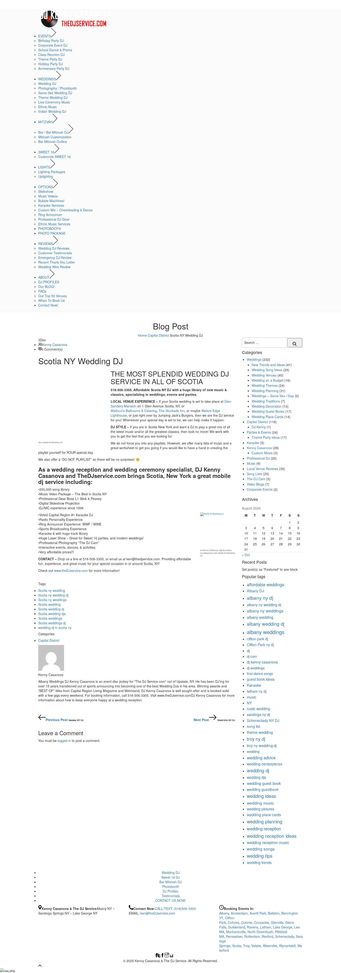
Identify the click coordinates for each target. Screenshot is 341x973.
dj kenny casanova (262, 662)
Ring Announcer (50, 214)
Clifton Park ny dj (260, 644)
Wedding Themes (265, 385)
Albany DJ (255, 590)
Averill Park (258, 913)
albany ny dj (260, 597)
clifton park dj (257, 638)
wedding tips (259, 855)
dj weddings (256, 667)
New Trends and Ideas (268, 364)
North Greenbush (260, 931)
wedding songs (261, 849)
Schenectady (284, 936)
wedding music (260, 803)
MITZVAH (45, 121)
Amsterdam (239, 913)
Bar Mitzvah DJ (170, 882)
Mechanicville (236, 931)
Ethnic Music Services (54, 224)
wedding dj (258, 770)
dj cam (252, 656)
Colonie (246, 922)
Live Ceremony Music (54, 102)
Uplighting (45, 176)
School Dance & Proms (55, 50)
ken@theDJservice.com (157, 913)
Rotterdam (252, 936)
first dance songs (260, 673)
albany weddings (265, 631)
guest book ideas (261, 679)
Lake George (282, 927)
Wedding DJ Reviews (53, 248)
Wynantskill (287, 945)
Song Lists (254, 473)
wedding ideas (261, 796)
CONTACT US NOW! (170, 900)
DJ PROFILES (48, 282)
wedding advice (261, 757)
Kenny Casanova (54, 344)
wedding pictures (260, 808)
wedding (253, 751)
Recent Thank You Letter (56, 262)
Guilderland (236, 927)
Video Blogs (255, 484)
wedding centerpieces (264, 763)
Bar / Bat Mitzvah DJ (53, 132)
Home (142, 335)
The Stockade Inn (172, 410)
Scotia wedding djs (52, 613)
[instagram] (166, 956)
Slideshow (45, 191)
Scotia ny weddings (52, 599)
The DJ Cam (256, 479)
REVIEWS (45, 243)
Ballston (274, 913)
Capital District (158, 335)
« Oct (246, 554)
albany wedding (260, 617)
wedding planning (264, 821)
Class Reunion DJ (51, 54)
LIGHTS (44, 167)
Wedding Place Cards (267, 416)
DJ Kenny (259, 427)
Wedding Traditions (266, 401)
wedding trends (259, 862)
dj (248, 650)
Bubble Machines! (51, 200)
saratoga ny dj (258, 714)
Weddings (254, 359)
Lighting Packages (51, 171)
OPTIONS (45, 186)
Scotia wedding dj (51, 609)
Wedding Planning (265, 390)
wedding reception (264, 828)
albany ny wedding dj (264, 604)
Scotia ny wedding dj (53, 595)
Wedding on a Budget (267, 380)
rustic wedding (258, 708)
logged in (64, 740)
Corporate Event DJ (52, 45)
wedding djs (256, 777)
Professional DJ (258, 458)
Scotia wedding (49, 604)
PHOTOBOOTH (49, 228)
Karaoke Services (51, 205)
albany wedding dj (265, 623)
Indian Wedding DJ (52, 111)
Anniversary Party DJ (53, 68)
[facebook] (156, 956)
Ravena (252, 927)
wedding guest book (264, 783)
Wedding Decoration (267, 406)
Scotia (236, 945)
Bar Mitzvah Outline (52, 141)
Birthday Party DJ (51, 40)
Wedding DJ (47, 83)
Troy (246, 945)
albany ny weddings (265, 611)
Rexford (267, 936)
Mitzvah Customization (54, 137)
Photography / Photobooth (57, 88)
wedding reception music (268, 842)
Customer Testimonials (55, 253)
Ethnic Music (47, 106)
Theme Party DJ (50, 59)
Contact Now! (48, 305)
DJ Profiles (170, 891)
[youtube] (180, 956)
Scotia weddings (50, 618)
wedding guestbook (263, 789)
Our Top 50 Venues (52, 295)
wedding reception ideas (271, 835)
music (251, 696)
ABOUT (43, 277)
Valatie (256, 945)
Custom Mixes (262, 453)
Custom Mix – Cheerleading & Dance (65, 210)
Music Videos (48, 196)
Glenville (277, 922)
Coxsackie (261, 922)
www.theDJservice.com (71, 570)
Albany (224, 913)
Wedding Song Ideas (267, 369)
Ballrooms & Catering (134, 410)
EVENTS (44, 36)
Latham (265, 927)
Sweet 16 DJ (170, 877)
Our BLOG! (46, 286)
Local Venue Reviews (262, 468)
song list (253, 726)
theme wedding (260, 732)
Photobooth (170, 886)
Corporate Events (260, 489)
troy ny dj (256, 739)
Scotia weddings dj (52, 623)
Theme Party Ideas (266, 437)
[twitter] (159, 956)
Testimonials (170, 895)
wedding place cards (264, 814)
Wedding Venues (264, 375)
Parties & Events (259, 432)
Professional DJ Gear (54, 219)
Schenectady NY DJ (263, 720)
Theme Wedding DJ (53, 97)
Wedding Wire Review (54, 266)
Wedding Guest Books (268, 411)
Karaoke (253, 442)
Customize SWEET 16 (54, 156)
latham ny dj (256, 691)
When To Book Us (51, 300)
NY (249, 702)
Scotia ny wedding (51, 590)
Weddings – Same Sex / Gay (273, 395)
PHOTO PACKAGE (51, 233)
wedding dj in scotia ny (54, 627)
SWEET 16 (46, 152)
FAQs (42, 291)
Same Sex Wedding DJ (55, 92)
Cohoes (233, 922)
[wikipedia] (171, 956)
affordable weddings (265, 584)
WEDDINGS (47, 79)
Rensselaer (234, 936)
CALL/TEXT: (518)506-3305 (175, 908)
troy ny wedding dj (262, 745)
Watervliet (270, 945)
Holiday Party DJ (50, 63)
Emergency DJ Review (54, 257)
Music (251, 463)
